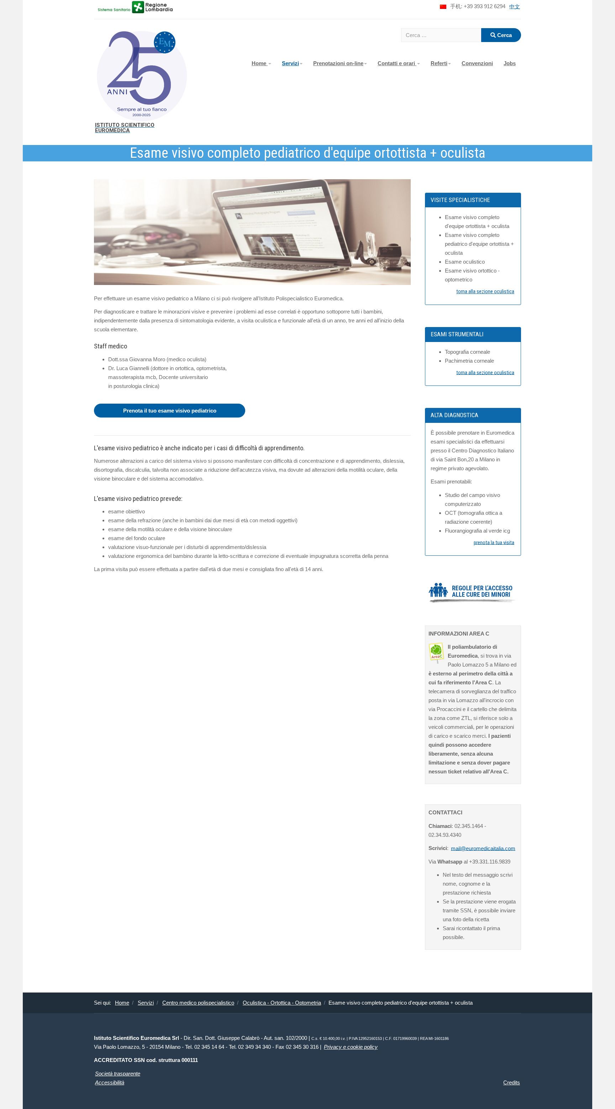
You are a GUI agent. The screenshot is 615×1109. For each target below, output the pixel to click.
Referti (439, 63)
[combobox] (441, 35)
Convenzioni (477, 63)
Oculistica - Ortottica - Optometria (282, 1003)
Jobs (510, 63)
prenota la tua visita (494, 542)
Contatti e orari (397, 63)
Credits (511, 1082)
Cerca (504, 35)
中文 (514, 6)
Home (260, 63)
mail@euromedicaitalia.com (483, 848)
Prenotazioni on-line (338, 63)
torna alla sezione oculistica (485, 291)
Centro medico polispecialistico (198, 1003)
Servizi (290, 63)
